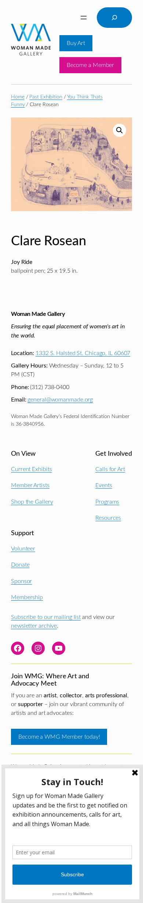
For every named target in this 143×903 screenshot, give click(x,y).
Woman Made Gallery (38, 314)
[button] (119, 130)
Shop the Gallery (32, 502)
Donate (20, 565)
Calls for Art (110, 469)
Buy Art (76, 43)
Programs (107, 502)
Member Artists (30, 485)
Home (18, 97)
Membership (27, 597)
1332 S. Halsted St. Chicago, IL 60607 (83, 353)
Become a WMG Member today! (59, 737)
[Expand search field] (114, 17)
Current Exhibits (31, 469)
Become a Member (90, 65)
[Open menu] (83, 17)
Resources (108, 518)
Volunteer (23, 549)
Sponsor (21, 581)
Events (103, 485)
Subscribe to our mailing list (46, 617)
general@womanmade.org (60, 400)
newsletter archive (34, 626)
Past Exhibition (45, 97)
